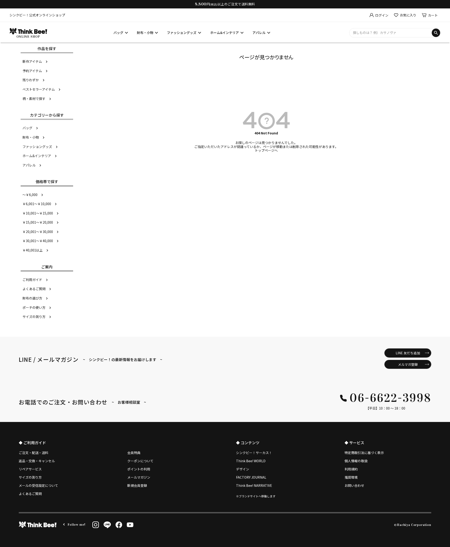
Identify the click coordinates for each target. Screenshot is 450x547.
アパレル (259, 32)
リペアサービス (30, 469)
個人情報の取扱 (356, 460)
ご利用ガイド (32, 279)
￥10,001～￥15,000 (37, 213)
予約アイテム (32, 70)
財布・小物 (145, 32)
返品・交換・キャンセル (37, 460)
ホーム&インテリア (224, 32)
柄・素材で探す (33, 98)
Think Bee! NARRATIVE (254, 485)
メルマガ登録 (408, 364)
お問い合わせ (354, 485)
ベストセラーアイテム (38, 89)
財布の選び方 (32, 298)
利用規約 (351, 469)
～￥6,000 (30, 194)
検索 (436, 33)
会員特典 (133, 452)
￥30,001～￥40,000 (37, 240)
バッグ (118, 32)
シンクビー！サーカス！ (254, 452)
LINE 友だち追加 (408, 353)
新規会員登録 (137, 485)
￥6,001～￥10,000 (36, 203)
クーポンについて (140, 460)
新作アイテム (32, 61)
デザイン (242, 469)
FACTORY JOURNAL (251, 477)
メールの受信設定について (38, 485)
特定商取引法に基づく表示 (364, 452)
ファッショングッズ (181, 32)
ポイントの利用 (138, 469)
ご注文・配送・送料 (33, 452)
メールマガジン (138, 477)
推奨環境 (351, 477)
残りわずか (30, 80)
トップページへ (266, 150)
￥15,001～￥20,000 (37, 222)
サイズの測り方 (33, 316)
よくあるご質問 (33, 288)
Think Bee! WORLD (251, 460)
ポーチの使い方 (33, 307)
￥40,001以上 (32, 250)
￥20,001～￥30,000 (37, 231)
